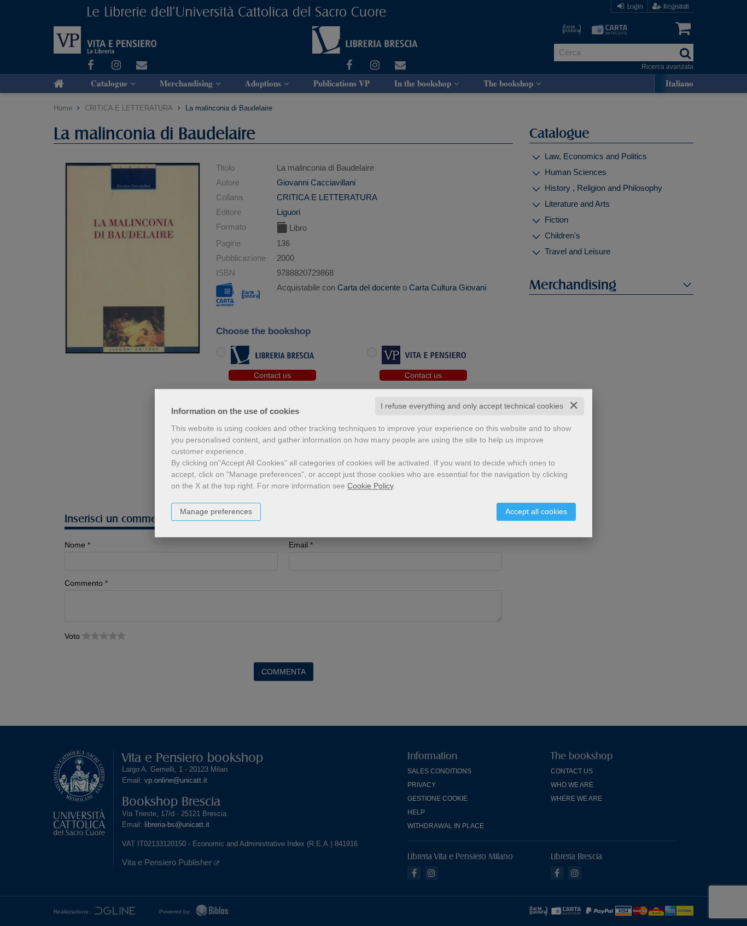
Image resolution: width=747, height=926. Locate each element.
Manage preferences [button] (216, 511)
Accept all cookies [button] (536, 511)
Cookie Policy (370, 485)
